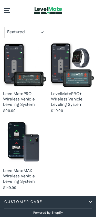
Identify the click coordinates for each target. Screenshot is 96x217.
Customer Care (23, 201)
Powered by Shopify (48, 213)
